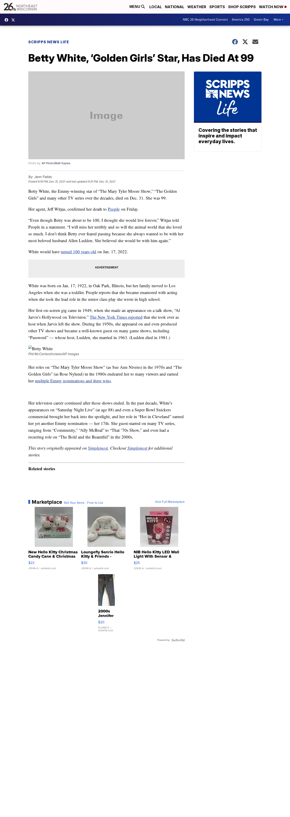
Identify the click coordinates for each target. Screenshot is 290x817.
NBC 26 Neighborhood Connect (205, 19)
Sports (217, 7)
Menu (135, 7)
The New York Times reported (116, 317)
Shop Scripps (242, 7)
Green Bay (261, 19)
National (174, 7)
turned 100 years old (78, 251)
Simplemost (98, 448)
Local (155, 7)
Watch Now (271, 7)
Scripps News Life (48, 42)
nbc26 (14, 20)
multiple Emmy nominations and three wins (73, 380)
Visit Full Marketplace (170, 502)
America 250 (241, 19)
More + (278, 19)
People (114, 209)
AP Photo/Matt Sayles (56, 163)
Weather (196, 7)
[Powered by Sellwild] (178, 640)
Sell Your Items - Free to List (83, 502)
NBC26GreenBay (7, 20)
